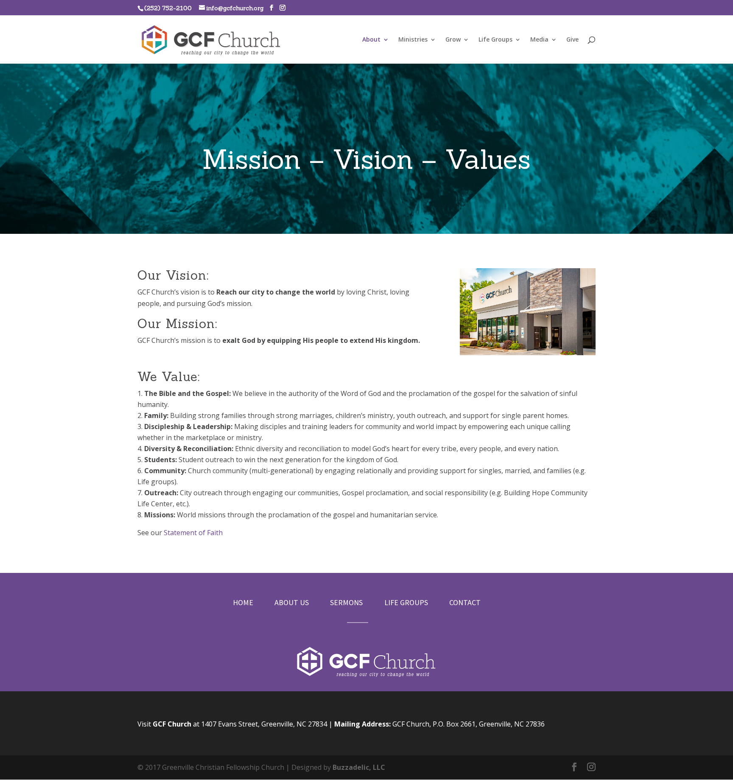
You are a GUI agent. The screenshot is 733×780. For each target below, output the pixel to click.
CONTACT (465, 602)
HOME (243, 602)
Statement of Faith (193, 532)
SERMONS (346, 602)
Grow (453, 39)
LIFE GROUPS (406, 602)
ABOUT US (291, 602)
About (371, 39)
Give (572, 39)
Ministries (413, 39)
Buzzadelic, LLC (359, 767)
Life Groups (495, 39)
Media (539, 39)
